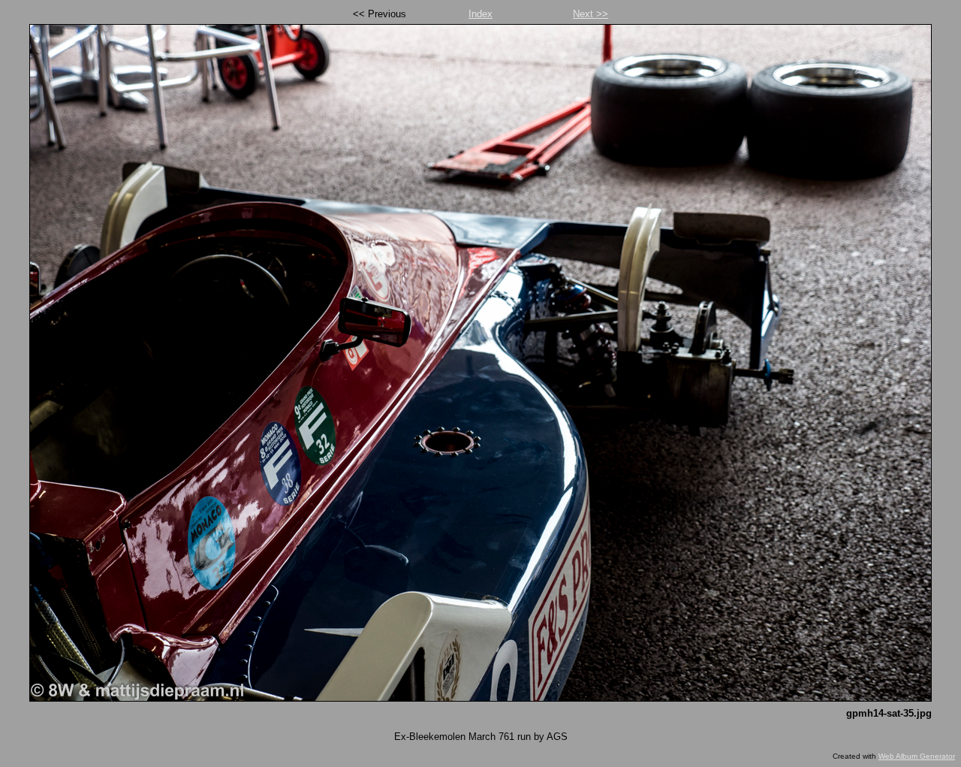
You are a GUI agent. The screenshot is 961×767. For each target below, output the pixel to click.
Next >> (590, 14)
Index (480, 14)
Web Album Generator (916, 756)
